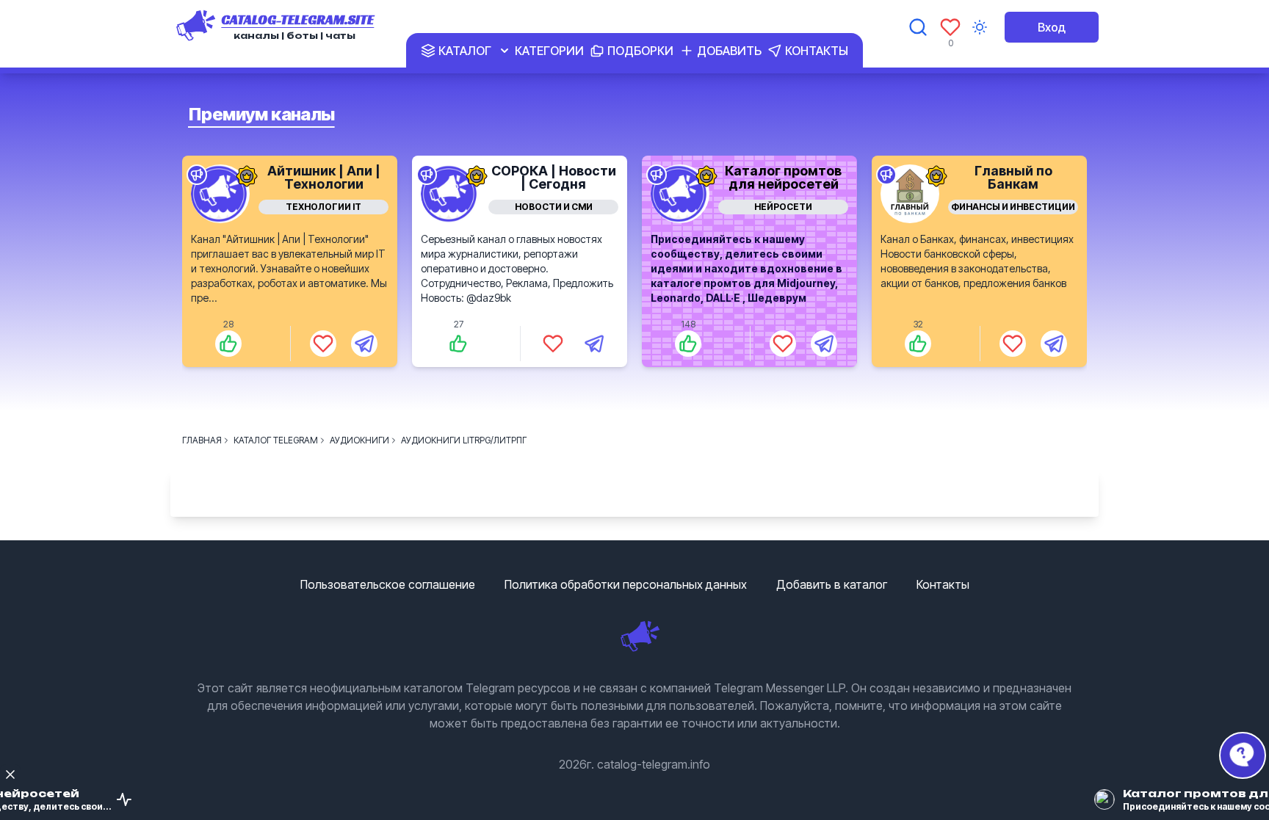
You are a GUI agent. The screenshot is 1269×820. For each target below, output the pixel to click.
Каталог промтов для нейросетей (783, 177)
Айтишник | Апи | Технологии (323, 177)
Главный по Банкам (1013, 177)
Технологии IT (323, 206)
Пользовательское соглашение (387, 584)
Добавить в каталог (831, 584)
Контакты (942, 584)
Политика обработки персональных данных (626, 584)
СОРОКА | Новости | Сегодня (553, 177)
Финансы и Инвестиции (1013, 206)
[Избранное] (950, 27)
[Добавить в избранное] (323, 343)
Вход (1052, 27)
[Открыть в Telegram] (364, 343)
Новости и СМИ (554, 206)
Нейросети (783, 206)
